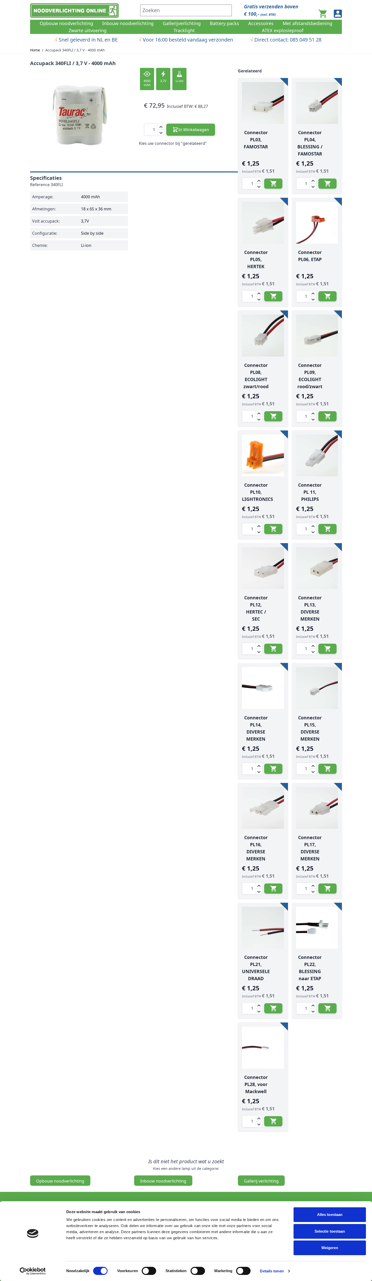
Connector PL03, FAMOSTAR (256, 139)
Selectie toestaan (330, 1231)
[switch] (149, 1271)
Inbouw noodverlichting (128, 23)
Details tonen (271, 1271)
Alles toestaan (329, 1214)
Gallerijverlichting (182, 23)
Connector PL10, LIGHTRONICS (257, 492)
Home (35, 50)
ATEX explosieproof (282, 30)
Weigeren (329, 1248)
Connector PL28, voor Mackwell (256, 1084)
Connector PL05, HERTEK (256, 259)
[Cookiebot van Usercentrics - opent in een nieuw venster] (33, 1271)
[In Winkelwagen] (273, 184)
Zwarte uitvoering (88, 30)
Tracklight (184, 30)
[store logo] (82, 10)
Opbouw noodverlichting (66, 23)
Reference (40, 184)
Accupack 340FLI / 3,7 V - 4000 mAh (75, 50)
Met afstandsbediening (307, 23)
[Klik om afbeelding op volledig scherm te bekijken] (79, 116)
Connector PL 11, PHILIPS (310, 492)
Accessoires (261, 23)
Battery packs (224, 23)
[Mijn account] (338, 14)
